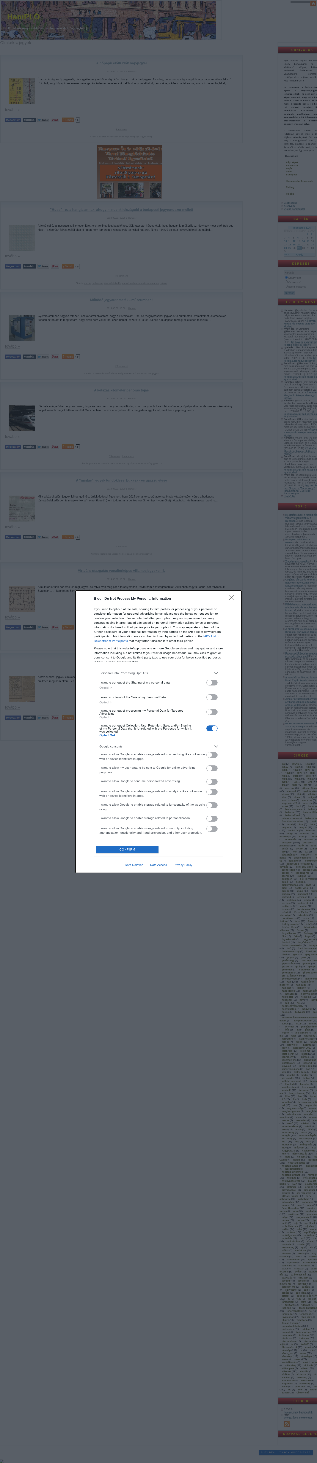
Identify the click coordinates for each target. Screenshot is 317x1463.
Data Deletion (134, 865)
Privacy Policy (183, 865)
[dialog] (158, 731)
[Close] (233, 599)
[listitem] (158, 673)
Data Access (158, 865)
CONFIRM (127, 849)
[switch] (212, 682)
